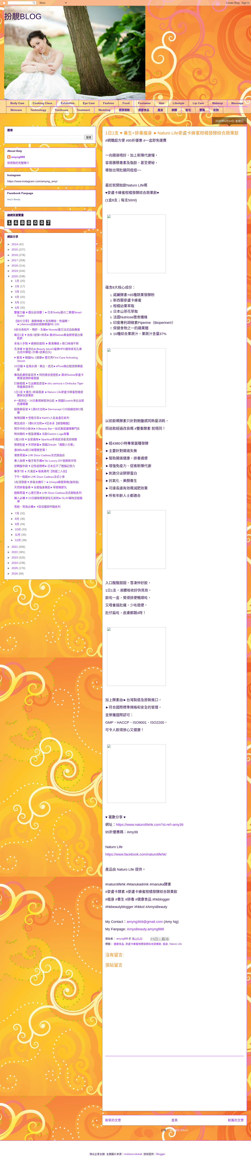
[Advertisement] (174, 1083)
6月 (17, 307)
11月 (18, 534)
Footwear (144, 103)
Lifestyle (178, 103)
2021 (15, 546)
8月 (17, 518)
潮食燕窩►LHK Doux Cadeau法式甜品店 (39, 455)
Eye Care (89, 103)
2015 (15, 249)
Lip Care (198, 103)
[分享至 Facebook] (164, 939)
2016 (15, 255)
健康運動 (124, 110)
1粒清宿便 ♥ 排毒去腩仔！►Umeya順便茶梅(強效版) (46, 482)
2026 (15, 573)
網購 (174, 110)
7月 (17, 513)
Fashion (108, 103)
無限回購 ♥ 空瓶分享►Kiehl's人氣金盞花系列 (41, 417)
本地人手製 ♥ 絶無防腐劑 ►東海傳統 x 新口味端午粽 (46, 343)
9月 (17, 524)
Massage (237, 103)
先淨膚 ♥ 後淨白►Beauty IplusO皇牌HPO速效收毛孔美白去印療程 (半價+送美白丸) (48, 350)
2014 (15, 244)
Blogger (160, 1154)
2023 (15, 557)
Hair (161, 103)
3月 (17, 291)
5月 (17, 302)
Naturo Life (175, 943)
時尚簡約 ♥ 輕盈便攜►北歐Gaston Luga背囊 (41, 433)
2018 (15, 265)
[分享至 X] (160, 939)
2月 (17, 286)
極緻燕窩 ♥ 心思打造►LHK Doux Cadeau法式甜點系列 (48, 492)
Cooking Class (42, 103)
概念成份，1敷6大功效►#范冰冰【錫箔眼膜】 (42, 423)
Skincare (16, 110)
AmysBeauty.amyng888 (145, 929)
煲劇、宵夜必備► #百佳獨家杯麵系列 (37, 506)
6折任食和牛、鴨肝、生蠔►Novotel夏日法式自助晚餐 (47, 329)
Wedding (104, 110)
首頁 (174, 1120)
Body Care (17, 103)
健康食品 (143, 110)
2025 (15, 568)
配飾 (216, 110)
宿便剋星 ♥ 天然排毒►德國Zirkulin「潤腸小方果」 (45, 444)
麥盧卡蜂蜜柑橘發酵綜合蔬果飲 (143, 943)
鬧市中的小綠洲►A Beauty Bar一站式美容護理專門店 (47, 428)
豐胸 (202, 110)
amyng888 (18, 157)
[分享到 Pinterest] (167, 939)
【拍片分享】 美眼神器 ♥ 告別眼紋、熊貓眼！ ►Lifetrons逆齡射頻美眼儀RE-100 (42, 322)
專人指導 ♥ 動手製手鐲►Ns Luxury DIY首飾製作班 (45, 460)
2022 (15, 552)
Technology (38, 110)
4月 (17, 296)
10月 (18, 529)
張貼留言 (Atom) (178, 1130)
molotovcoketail (133, 1154)
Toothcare (61, 110)
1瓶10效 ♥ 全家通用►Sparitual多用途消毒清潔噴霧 (45, 439)
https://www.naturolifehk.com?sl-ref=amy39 (149, 825)
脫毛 (188, 110)
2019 (15, 270)
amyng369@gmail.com (145, 922)
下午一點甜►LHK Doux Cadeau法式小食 (39, 476)
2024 (15, 562)
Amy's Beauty (13, 199)
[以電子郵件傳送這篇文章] (152, 939)
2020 (15, 276)
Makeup (217, 103)
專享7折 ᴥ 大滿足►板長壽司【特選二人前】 (41, 471)
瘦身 (160, 110)
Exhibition (68, 103)
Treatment (83, 110)
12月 (18, 540)
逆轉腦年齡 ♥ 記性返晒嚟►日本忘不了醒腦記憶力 (44, 466)
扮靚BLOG (23, 16)
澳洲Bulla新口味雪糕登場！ (31, 449)
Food (126, 103)
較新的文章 (113, 1120)
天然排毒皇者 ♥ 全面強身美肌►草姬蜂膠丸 (40, 487)
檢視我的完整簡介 (18, 162)
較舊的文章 (236, 1120)
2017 (15, 260)
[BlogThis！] (156, 939)
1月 (17, 280)
